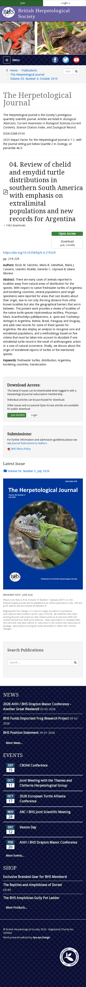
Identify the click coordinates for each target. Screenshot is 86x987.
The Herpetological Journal (27, 74)
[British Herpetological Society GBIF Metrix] (69, 957)
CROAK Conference (34, 765)
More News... (14, 743)
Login (64, 3)
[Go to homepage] (9, 10)
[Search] (76, 71)
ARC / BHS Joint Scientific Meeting (45, 812)
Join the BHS (17, 415)
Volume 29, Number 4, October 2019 (34, 78)
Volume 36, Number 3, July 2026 (28, 471)
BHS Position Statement (21, 733)
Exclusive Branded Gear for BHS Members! (35, 877)
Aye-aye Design (41, 937)
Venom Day (28, 827)
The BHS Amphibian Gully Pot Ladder (31, 898)
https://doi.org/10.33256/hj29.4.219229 (29, 252)
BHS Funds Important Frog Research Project (36, 718)
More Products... (16, 907)
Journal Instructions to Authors (29, 443)
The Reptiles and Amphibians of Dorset (32, 885)
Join (22, 3)
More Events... (15, 855)
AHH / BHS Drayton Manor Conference (48, 842)
